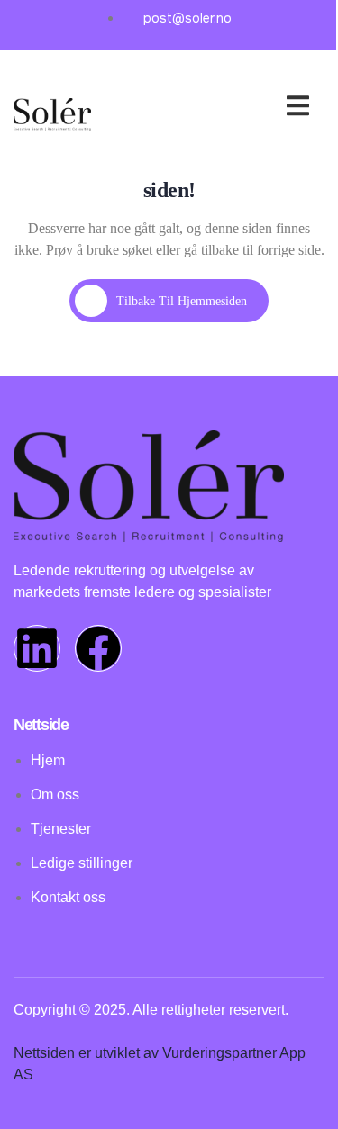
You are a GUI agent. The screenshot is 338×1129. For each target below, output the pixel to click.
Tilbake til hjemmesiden (181, 301)
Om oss (264, 109)
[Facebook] (98, 648)
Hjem (202, 86)
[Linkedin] (37, 648)
